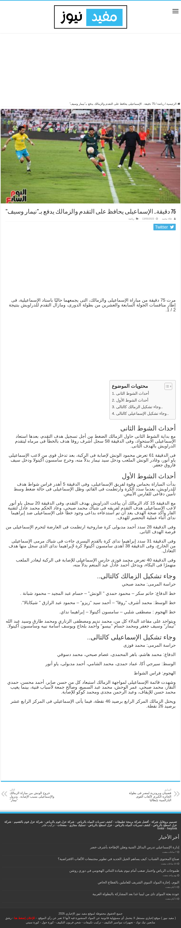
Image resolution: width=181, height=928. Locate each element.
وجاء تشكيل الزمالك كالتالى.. (139, 407)
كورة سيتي (32, 922)
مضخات (62, 825)
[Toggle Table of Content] (166, 386)
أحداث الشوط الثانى (132, 393)
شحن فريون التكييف (68, 922)
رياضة (160, 103)
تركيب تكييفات (92, 922)
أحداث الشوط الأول (132, 400)
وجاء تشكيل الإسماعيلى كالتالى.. (142, 413)
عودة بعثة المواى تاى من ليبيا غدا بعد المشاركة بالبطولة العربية (135, 894)
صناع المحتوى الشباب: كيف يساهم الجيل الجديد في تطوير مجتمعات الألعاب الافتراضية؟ (118, 859)
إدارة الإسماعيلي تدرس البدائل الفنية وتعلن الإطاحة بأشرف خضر (134, 847)
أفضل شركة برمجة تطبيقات (132, 821)
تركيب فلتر (48, 825)
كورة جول (47, 922)
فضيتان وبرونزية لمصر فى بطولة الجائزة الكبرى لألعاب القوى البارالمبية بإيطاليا (150, 795)
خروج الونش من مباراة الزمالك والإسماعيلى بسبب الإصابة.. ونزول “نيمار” (32, 795)
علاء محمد (167, 218)
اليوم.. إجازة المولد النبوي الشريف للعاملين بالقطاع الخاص (138, 882)
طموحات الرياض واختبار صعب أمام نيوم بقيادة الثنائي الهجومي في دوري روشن (124, 870)
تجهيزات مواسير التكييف (118, 922)
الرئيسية (171, 103)
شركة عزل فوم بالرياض (59, 821)
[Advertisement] (90, 69)
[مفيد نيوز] (90, 16)
